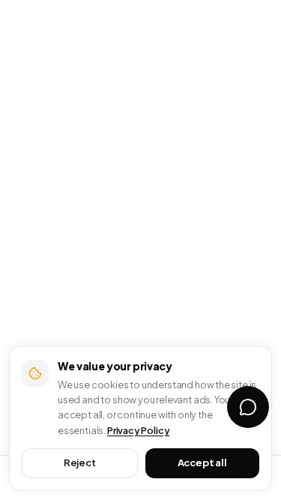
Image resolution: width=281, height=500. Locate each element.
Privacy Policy (138, 430)
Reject (80, 463)
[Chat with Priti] (248, 407)
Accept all (202, 463)
